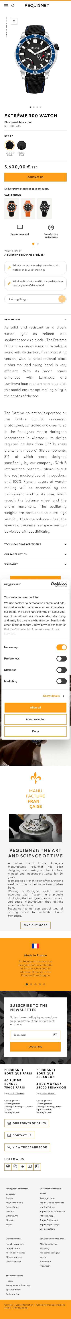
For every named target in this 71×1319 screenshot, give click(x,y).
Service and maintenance (52, 1238)
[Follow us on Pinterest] (22, 1167)
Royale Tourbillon (14, 1202)
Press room (45, 1266)
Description (12, 319)
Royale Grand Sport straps (52, 1211)
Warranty (11, 564)
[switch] (61, 659)
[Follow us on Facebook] (8, 1167)
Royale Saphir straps (50, 1224)
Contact (9, 1305)
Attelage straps (47, 1198)
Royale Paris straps (49, 1220)
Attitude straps (47, 1215)
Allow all (35, 707)
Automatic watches (15, 1252)
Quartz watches (13, 1261)
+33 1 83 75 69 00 (16, 1093)
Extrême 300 (12, 1215)
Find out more (35, 925)
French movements (15, 1244)
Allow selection (35, 719)
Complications (13, 1248)
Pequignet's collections (17, 1188)
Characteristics (15, 554)
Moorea (9, 1220)
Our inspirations (47, 1229)
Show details (51, 695)
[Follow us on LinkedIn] (37, 1167)
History (9, 1281)
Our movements (13, 1238)
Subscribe (35, 1047)
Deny (35, 731)
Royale (9, 1198)
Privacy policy (20, 1307)
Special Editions (13, 1289)
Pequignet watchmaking (18, 1285)
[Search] (13, 5)
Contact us (35, 177)
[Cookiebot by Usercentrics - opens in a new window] (51, 584)
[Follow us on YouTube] (30, 1167)
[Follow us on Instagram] (15, 1167)
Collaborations (13, 1294)
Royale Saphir (12, 1207)
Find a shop (45, 1261)
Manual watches (14, 1257)
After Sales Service (48, 1244)
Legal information (26, 1305)
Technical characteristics (22, 544)
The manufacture (14, 1275)
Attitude (10, 1211)
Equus (9, 1224)
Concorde (10, 1194)
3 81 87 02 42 (50, 1093)
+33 (42, 1093)
